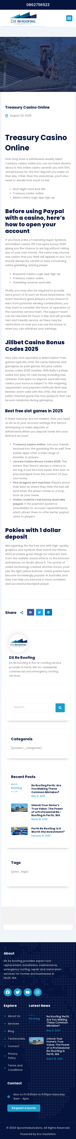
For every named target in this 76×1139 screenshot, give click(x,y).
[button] (69, 18)
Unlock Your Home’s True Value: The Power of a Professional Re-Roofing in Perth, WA (47, 810)
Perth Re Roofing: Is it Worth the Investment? (48, 830)
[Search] (60, 707)
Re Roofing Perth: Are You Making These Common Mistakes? (46, 789)
